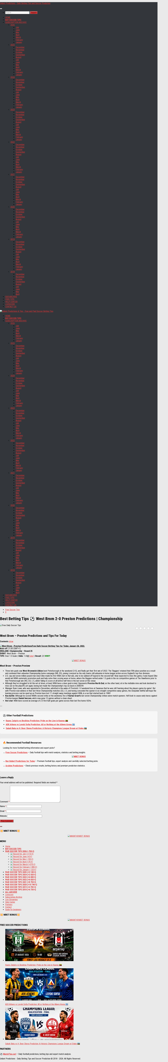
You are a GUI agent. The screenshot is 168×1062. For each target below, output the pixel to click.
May (17, 32)
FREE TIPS (9, 299)
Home (7, 846)
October (19, 52)
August (18, 57)
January (19, 42)
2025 (12, 45)
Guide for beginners (13, 909)
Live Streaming (11, 899)
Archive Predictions (14, 765)
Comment (4, 801)
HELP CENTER (11, 301)
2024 (12, 77)
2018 (12, 271)
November (20, 50)
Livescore (9, 894)
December (20, 47)
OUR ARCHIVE (11, 296)
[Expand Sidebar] (1, 826)
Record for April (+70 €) (23, 862)
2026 (12, 25)
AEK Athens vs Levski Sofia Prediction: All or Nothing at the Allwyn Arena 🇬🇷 (40, 724)
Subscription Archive (13, 897)
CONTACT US (10, 306)
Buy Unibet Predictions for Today (20, 761)
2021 (12, 174)
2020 (12, 207)
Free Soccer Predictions (17, 752)
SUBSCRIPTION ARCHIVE (16, 22)
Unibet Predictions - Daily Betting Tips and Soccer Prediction (25, 3)
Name (3, 806)
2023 (12, 109)
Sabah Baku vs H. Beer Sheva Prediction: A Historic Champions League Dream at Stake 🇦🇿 (46, 728)
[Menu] (1, 8)
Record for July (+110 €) (23, 854)
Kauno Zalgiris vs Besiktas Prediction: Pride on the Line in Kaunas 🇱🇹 (37, 720)
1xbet (31, 656)
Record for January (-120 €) (24, 869)
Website (3, 816)
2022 (12, 142)
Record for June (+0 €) (22, 856)
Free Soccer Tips (12, 609)
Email (3, 811)
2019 (12, 239)
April (17, 35)
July (17, 27)
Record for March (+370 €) (24, 864)
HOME (7, 17)
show (11, 641)
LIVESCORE (10, 304)
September (20, 55)
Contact (8, 907)
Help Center (10, 902)
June (18, 30)
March (18, 37)
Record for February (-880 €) (25, 867)
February (19, 40)
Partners (8, 904)
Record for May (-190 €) (23, 859)
